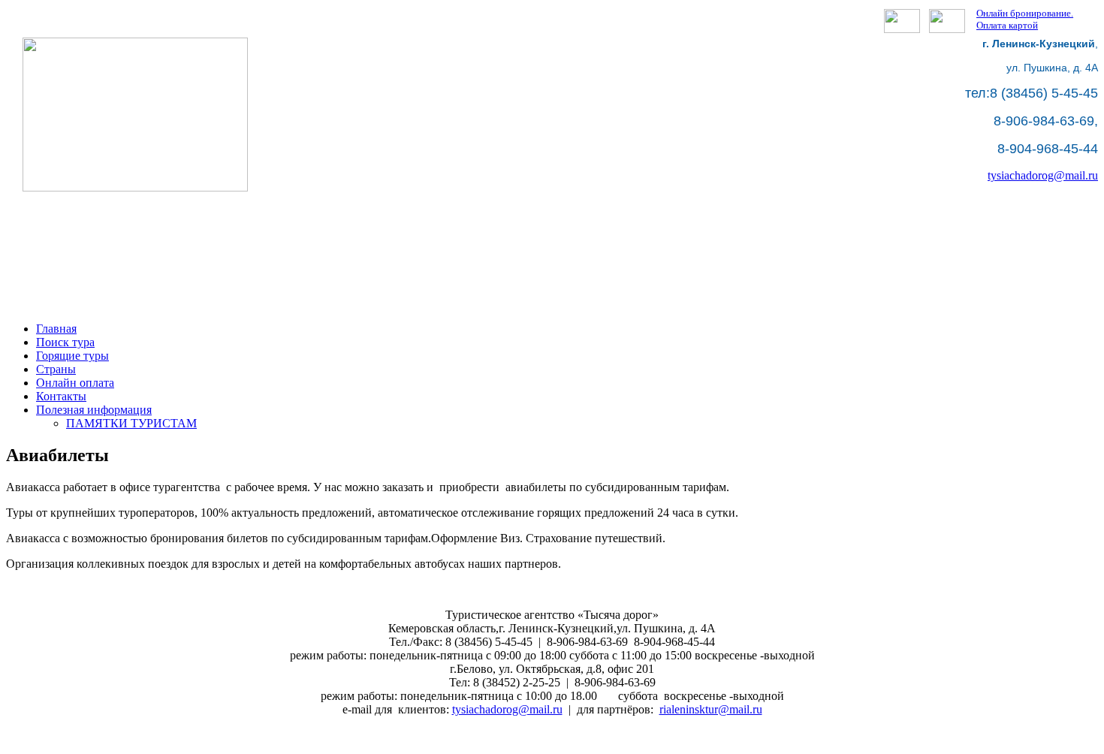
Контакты (61, 396)
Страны (56, 369)
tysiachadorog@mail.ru (1043, 175)
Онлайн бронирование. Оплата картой (1024, 19)
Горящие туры (72, 355)
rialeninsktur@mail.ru (710, 709)
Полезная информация (94, 409)
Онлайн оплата (75, 382)
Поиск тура (65, 342)
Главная (56, 328)
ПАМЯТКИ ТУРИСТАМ (131, 423)
